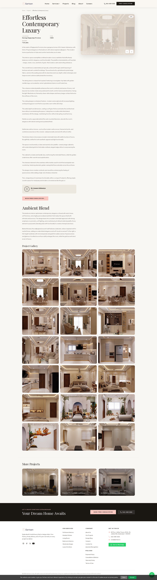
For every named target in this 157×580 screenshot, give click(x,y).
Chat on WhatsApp (118, 544)
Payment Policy (90, 554)
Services (56, 4)
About (80, 4)
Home (47, 4)
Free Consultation (125, 3)
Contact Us (89, 544)
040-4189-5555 (127, 512)
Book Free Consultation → (35, 198)
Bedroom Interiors (68, 541)
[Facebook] (27, 543)
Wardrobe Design (68, 544)
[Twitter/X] (30, 543)
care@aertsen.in (115, 539)
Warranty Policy (90, 560)
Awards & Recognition (92, 547)
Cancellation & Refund (92, 557)
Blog (73, 4)
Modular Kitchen (67, 535)
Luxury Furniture (67, 547)
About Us (88, 532)
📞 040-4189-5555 (109, 3)
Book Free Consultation (103, 512)
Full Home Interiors (68, 532)
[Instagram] (23, 543)
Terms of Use (89, 563)
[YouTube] (33, 543)
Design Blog (89, 538)
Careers (89, 4)
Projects (66, 4)
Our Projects (89, 535)
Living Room (66, 538)
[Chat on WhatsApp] (151, 574)
